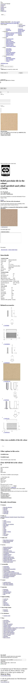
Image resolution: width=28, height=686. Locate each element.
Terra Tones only (5, 477)
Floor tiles (21, 26)
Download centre (9, 38)
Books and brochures (10, 42)
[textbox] (7, 66)
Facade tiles (8, 30)
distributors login (4, 63)
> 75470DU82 (6, 362)
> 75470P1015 (6, 432)
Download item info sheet (6, 497)
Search (21, 72)
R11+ (5, 88)
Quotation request (10, 45)
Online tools (8, 40)
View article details (4, 493)
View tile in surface (5, 231)
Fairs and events (9, 35)
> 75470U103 (6, 418)
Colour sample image (12, 249)
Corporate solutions (10, 53)
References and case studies (12, 32)
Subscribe (3, 661)
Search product (22, 25)
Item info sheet (4, 249)
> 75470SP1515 (6, 381)
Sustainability (9, 49)
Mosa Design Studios (10, 58)
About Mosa (8, 48)
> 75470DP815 (6, 344)
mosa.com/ (13, 487)
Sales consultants (9, 59)
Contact (7, 61)
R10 (1, 88)
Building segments (10, 33)
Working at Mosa (9, 54)
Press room (8, 51)
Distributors (8, 57)
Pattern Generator (10, 41)
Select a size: (3, 478)
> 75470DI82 (6, 325)
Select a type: (3, 480)
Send (15, 485)
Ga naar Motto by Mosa (6, 675)
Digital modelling (9, 43)
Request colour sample (5, 21)
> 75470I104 (6, 400)
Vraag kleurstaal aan (5, 682)
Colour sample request (11, 46)
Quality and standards (10, 52)
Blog (7, 36)
